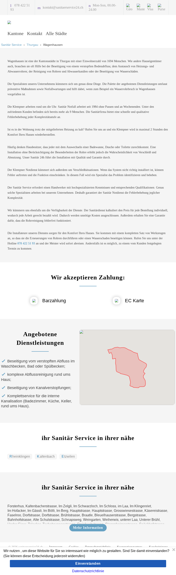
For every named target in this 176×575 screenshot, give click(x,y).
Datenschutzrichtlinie (88, 571)
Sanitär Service (11, 44)
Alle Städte (56, 33)
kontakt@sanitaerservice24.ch (63, 7)
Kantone (16, 33)
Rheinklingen (19, 456)
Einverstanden (88, 563)
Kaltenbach (46, 456)
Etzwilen (68, 456)
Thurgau (32, 44)
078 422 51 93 (26, 243)
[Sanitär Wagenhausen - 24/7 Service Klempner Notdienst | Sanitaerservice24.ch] (29, 22)
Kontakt (34, 33)
